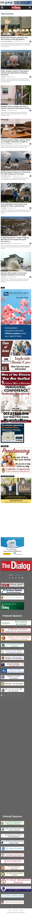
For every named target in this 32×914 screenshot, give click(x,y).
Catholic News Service (6, 176)
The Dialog (3, 76)
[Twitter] (19, 578)
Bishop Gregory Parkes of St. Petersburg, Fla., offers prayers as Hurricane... (16, 173)
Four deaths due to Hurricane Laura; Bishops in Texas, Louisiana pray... (14, 205)
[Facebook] (9, 578)
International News (5, 35)
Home (2, 11)
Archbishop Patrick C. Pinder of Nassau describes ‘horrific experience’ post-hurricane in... (15, 239)
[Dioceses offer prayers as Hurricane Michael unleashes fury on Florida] (16, 261)
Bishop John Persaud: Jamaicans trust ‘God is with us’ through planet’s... (14, 38)
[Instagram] (13, 578)
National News (4, 68)
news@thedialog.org (18, 574)
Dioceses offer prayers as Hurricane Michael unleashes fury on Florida (14, 274)
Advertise (15, 910)
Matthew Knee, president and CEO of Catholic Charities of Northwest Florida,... (16, 107)
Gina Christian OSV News (6, 41)
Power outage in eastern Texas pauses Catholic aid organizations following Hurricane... (15, 73)
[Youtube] (22, 578)
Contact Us (21, 910)
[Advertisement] (16, 520)
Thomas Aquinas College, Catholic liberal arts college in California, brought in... (16, 141)
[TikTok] (16, 578)
